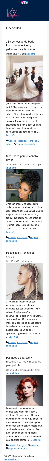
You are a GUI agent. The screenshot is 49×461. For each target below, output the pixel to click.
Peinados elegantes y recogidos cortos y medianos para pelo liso (23, 361)
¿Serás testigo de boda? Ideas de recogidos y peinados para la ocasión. (21, 45)
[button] (8, 19)
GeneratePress (11, 459)
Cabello (12, 140)
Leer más (10, 135)
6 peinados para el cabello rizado (22, 158)
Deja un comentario (25, 144)
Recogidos (22, 140)
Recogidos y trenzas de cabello (20, 254)
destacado (35, 445)
